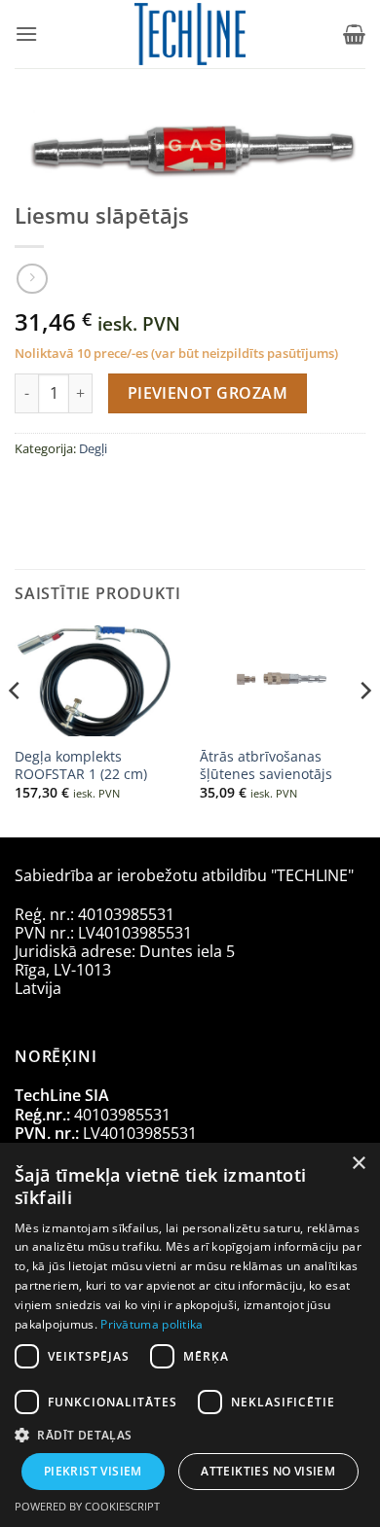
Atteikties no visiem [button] (268, 1471)
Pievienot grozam (207, 393)
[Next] (364, 729)
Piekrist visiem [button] (93, 1471)
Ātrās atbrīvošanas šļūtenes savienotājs (266, 765)
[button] (26, 33)
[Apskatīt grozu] (354, 34)
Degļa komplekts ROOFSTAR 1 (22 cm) (81, 765)
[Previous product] (32, 279)
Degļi (93, 448)
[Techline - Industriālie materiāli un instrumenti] (190, 34)
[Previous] (15, 729)
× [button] (358, 1163)
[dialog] (190, 1335)
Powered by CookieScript (87, 1506)
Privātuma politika (151, 1324)
